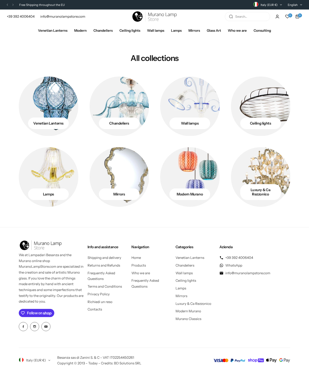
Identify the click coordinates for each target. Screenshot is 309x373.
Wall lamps (184, 273)
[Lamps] (48, 177)
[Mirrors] (119, 177)
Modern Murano (188, 311)
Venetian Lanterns (190, 257)
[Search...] (231, 16)
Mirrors (181, 296)
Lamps (181, 288)
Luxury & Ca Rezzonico (193, 303)
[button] (7, 4)
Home (136, 257)
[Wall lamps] (190, 106)
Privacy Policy (99, 294)
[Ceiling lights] (260, 106)
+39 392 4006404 (239, 257)
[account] (277, 17)
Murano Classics (188, 319)
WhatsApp (233, 265)
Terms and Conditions (105, 286)
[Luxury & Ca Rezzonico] (260, 177)
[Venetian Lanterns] (48, 106)
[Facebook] (23, 326)
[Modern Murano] (190, 177)
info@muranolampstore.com (247, 273)
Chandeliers (185, 265)
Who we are (140, 273)
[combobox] (247, 16)
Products (138, 265)
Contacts (95, 309)
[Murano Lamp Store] (154, 16)
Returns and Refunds (104, 265)
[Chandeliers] (119, 106)
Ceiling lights (186, 280)
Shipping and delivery (104, 257)
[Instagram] (34, 326)
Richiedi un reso (100, 302)
